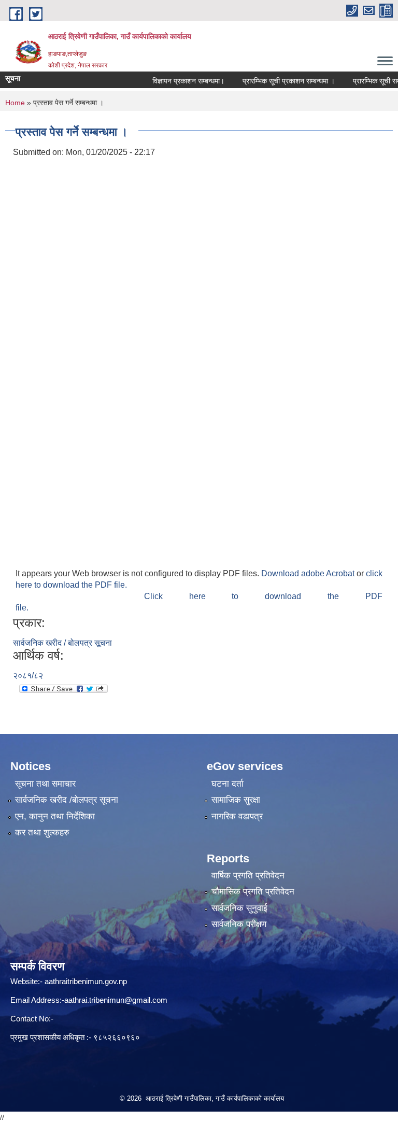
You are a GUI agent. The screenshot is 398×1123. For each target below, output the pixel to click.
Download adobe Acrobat (309, 573)
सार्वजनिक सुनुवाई (239, 908)
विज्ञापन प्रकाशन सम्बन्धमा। (177, 81)
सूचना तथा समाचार (45, 784)
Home (15, 102)
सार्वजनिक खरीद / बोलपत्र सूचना (62, 642)
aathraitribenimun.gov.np (84, 981)
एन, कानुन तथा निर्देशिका (55, 816)
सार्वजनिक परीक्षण (238, 924)
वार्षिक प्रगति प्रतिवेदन (248, 875)
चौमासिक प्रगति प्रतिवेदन (252, 892)
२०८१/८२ (28, 675)
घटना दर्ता (227, 784)
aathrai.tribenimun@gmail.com (115, 1000)
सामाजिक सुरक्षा (235, 800)
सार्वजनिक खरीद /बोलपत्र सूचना (66, 800)
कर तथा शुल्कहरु (42, 832)
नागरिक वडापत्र (237, 816)
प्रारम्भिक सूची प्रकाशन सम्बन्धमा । (278, 81)
